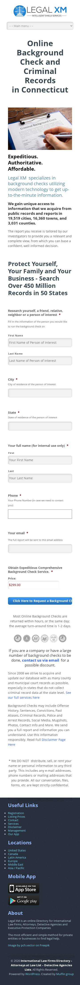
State (14, 413)
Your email (18, 533)
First (11, 453)
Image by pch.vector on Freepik (29, 945)
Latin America (17, 857)
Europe (13, 861)
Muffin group (65, 974)
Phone (14, 496)
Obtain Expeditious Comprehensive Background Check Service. (35, 570)
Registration (16, 813)
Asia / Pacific (16, 868)
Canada (13, 854)
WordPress (32, 974)
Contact (13, 820)
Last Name (15, 353)
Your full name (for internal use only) (38, 446)
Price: (12, 578)
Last (11, 471)
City (13, 379)
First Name (15, 335)
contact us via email (40, 660)
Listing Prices (16, 817)
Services (13, 824)
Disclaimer (15, 827)
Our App (13, 834)
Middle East (15, 864)
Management (17, 830)
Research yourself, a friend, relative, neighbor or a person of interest (35, 313)
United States (17, 850)
